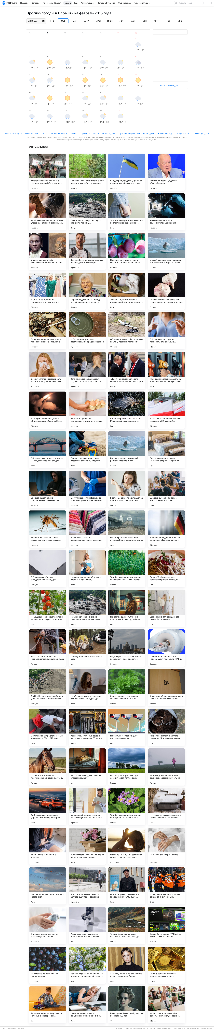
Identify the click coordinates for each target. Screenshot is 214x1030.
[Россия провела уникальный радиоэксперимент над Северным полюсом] (126, 449)
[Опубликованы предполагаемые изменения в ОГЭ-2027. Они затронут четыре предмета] (47, 727)
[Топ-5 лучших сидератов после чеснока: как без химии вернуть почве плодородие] (126, 568)
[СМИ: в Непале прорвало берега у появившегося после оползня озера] (47, 687)
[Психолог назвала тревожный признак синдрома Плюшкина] (47, 330)
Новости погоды (165, 133)
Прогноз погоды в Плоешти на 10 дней (136, 133)
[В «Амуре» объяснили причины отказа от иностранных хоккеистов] (166, 885)
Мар (75, 21)
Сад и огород (183, 133)
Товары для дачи (201, 133)
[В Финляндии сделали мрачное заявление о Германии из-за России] (166, 529)
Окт (156, 21)
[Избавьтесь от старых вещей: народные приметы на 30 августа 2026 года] (87, 727)
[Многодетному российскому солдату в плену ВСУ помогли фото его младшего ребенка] (47, 172)
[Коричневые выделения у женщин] (47, 846)
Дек (180, 21)
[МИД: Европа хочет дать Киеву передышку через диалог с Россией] (126, 648)
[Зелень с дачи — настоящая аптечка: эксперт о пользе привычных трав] (126, 687)
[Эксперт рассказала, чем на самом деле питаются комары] (47, 529)
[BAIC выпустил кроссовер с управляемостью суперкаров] (47, 806)
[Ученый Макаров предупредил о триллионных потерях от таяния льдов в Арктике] (166, 251)
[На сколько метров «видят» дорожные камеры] (126, 727)
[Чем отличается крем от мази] (166, 846)
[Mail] (3, 3)
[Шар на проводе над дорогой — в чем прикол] (47, 885)
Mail (3, 1028)
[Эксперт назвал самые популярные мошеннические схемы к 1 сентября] (47, 489)
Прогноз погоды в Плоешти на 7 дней (98, 133)
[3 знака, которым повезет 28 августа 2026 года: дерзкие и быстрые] (87, 885)
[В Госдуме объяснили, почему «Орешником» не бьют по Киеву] (47, 410)
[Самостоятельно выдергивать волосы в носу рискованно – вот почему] (47, 370)
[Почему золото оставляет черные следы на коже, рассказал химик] (166, 965)
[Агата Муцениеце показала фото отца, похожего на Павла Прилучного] (126, 965)
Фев (63, 21)
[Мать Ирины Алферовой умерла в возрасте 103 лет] (126, 1004)
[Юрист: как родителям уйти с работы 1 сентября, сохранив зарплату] (166, 1004)
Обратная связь (179, 1028)
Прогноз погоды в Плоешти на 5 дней (59, 133)
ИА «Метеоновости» (204, 1028)
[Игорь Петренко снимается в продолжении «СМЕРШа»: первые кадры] (126, 885)
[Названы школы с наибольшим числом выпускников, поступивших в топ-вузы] (87, 568)
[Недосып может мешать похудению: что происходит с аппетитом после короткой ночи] (87, 1004)
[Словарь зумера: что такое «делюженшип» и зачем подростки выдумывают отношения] (166, 489)
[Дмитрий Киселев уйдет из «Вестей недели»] (166, 172)
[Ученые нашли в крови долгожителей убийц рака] (166, 211)
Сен (145, 21)
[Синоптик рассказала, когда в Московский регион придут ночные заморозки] (126, 410)
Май (98, 21)
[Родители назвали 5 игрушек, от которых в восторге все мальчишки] (47, 1004)
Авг (133, 21)
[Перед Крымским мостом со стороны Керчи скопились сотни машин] (126, 529)
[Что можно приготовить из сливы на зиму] (47, 965)
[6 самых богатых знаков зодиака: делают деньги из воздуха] (87, 251)
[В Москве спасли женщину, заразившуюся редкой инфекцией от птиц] (47, 925)
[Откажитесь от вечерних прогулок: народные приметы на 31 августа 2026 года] (47, 767)
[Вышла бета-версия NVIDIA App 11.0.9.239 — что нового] (166, 925)
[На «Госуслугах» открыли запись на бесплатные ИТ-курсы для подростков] (87, 687)
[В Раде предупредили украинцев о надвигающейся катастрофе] (126, 172)
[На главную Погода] (11, 3)
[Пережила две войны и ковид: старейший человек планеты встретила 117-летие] (87, 291)
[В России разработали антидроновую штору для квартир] (47, 568)
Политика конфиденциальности (137, 1028)
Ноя (168, 21)
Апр (86, 21)
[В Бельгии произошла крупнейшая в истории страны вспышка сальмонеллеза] (87, 410)
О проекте (119, 1028)
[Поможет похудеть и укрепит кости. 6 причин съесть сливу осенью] (126, 251)
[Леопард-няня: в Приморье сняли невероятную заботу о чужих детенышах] (87, 172)
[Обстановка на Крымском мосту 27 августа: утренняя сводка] (47, 449)
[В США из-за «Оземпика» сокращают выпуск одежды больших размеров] (47, 291)
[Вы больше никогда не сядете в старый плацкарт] (87, 767)
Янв (52, 21)
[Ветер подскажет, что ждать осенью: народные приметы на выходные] (166, 767)
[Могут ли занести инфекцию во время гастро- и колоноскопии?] (87, 489)
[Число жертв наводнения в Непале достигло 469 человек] (87, 608)
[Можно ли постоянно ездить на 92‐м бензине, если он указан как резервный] (166, 370)
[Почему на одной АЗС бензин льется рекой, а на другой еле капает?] (126, 608)
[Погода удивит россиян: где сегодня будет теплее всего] (126, 767)
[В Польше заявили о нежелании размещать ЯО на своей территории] (166, 410)
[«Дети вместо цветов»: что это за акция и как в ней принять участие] (87, 846)
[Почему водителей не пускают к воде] (87, 648)
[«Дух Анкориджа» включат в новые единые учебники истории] (126, 370)
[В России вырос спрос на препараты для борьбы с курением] (166, 330)
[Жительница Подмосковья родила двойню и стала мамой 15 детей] (126, 291)
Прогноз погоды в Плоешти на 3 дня (21, 133)
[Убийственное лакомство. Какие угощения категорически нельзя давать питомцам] (47, 211)
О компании (12, 1028)
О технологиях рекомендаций (160, 1028)
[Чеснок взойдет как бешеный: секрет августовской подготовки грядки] (166, 291)
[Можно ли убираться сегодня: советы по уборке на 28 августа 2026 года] (87, 806)
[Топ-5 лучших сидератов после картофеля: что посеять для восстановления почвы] (126, 806)
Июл (121, 21)
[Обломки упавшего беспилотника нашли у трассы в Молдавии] (126, 330)
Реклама (21, 1028)
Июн (110, 21)
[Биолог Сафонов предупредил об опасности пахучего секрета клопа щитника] (126, 489)
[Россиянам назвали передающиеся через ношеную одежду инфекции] (87, 529)
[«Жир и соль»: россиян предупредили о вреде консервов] (87, 330)
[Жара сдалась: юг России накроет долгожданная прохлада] (47, 648)
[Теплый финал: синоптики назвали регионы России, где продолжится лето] (126, 925)
